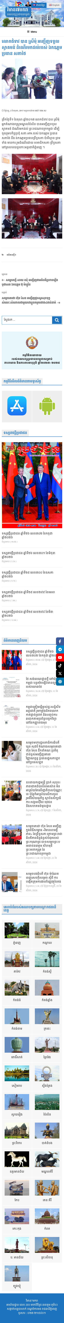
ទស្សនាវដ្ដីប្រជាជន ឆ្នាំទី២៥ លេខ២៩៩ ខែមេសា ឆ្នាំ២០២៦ (28, 594)
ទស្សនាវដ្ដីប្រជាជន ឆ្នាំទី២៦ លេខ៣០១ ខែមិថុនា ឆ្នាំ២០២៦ (28, 555)
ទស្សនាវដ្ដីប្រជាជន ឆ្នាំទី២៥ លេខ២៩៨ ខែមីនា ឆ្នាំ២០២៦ (27, 614)
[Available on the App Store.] (17, 407)
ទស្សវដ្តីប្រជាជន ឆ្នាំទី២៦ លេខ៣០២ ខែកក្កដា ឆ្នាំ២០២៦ (27, 536)
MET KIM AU (40, 110)
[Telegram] (60, 649)
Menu (34, 32)
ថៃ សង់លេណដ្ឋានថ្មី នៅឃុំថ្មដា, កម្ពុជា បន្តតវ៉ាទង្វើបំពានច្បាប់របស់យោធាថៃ (43, 683)
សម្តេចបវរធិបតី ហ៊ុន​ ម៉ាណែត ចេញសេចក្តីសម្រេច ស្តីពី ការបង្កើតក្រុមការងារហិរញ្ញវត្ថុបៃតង (43, 878)
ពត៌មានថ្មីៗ (11, 255)
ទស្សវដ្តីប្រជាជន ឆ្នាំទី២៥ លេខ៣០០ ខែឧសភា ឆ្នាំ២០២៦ (27, 575)
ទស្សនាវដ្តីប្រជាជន (15, 433)
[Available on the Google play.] (47, 407)
